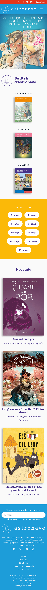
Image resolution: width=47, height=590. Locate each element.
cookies (32, 580)
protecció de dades (19, 580)
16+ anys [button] (23, 250)
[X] (23, 2)
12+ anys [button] (14, 241)
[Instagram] (31, 2)
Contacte (23, 557)
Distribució (23, 563)
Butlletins (24, 560)
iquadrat (29, 586)
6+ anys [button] (15, 223)
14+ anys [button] (32, 241)
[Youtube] (27, 2)
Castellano (40, 2)
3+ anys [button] (15, 215)
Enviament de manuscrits (23, 566)
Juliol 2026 (23, 165)
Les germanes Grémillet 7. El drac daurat (23, 411)
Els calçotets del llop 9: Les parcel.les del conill (24, 488)
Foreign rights (23, 569)
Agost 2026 (23, 129)
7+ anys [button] (32, 223)
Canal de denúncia (23, 583)
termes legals (35, 519)
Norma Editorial (22, 540)
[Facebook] (19, 2)
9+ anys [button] (32, 232)
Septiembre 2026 (23, 93)
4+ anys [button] (32, 215)
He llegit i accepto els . (25, 519)
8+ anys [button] (15, 232)
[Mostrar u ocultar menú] (41, 9)
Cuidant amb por (23, 339)
